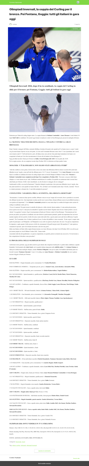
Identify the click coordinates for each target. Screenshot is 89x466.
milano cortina (16, 445)
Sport (23, 442)
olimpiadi (23, 445)
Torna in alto (76, 458)
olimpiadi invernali (32, 445)
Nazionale (18, 442)
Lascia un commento (44, 451)
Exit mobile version (44, 463)
